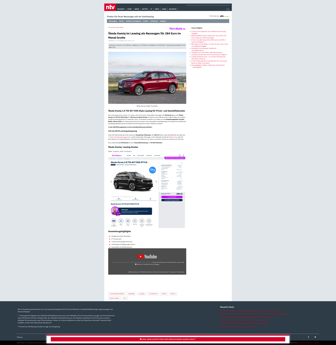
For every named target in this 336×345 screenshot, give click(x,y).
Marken (121, 21)
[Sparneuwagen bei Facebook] (308, 337)
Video (157, 9)
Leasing (142, 294)
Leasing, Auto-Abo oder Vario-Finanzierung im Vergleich (209, 54)
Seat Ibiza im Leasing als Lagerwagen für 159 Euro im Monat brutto (244, 320)
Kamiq (175, 137)
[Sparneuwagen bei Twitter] (315, 337)
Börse (137, 9)
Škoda (171, 137)
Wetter (145, 9)
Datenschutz (308, 343)
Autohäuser (154, 21)
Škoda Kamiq (114, 298)
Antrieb (145, 21)
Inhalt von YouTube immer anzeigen (148, 264)
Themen (20, 337)
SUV (128, 115)
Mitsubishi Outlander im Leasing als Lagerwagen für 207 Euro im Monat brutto (248, 317)
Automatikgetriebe (117, 294)
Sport (129, 9)
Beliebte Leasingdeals (133, 21)
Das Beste (172, 9)
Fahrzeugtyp (113, 21)
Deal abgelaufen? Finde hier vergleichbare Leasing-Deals (169, 339)
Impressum (301, 343)
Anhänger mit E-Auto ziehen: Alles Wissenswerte (206, 52)
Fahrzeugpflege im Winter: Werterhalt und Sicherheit (208, 65)
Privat (164, 294)
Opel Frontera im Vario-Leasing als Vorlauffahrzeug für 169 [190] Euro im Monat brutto (251, 311)
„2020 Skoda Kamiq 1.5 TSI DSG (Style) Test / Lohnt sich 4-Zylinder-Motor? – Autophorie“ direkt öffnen (156, 272)
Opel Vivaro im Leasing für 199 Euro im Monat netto (238, 326)
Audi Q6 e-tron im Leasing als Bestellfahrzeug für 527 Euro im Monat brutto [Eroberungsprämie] (254, 314)
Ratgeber (163, 21)
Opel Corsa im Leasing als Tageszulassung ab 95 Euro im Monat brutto (245, 323)
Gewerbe (131, 294)
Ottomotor (153, 294)
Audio (164, 9)
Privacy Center (315, 343)
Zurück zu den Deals (116, 27)
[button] (110, 7)
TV (151, 9)
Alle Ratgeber (197, 67)
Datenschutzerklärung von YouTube (168, 262)
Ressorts (121, 9)
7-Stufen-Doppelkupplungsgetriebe (119, 137)
